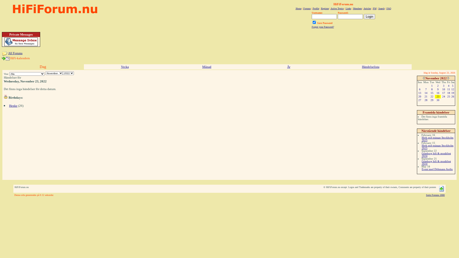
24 (443, 96)
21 (426, 96)
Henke (13, 106)
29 (432, 100)
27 (419, 100)
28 (426, 100)
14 (426, 92)
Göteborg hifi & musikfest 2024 (436, 154)
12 (452, 89)
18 (448, 92)
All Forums (15, 53)
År (288, 67)
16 (438, 92)
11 (448, 89)
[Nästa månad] (448, 78)
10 (443, 89)
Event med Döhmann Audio (437, 169)
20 (419, 96)
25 (448, 96)
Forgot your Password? (323, 27)
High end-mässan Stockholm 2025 (438, 139)
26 (452, 96)
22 (432, 96)
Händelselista (370, 67)
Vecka (125, 67)
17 (443, 92)
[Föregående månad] (423, 78)
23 (438, 96)
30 (438, 100)
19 (452, 92)
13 (419, 92)
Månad (206, 67)
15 (432, 92)
